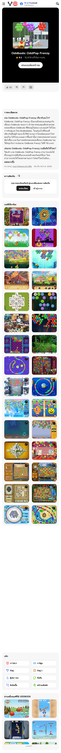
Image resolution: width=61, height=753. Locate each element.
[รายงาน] (23, 87)
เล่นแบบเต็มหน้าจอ (30, 65)
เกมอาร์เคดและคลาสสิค (22, 166)
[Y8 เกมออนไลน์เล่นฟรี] (12, 4)
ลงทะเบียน (23, 188)
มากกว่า (29, 746)
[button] (9, 161)
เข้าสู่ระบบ (37, 188)
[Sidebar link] (4, 4)
